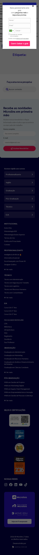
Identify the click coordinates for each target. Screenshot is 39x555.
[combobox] (11, 30)
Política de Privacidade (22, 38)
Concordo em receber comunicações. (16, 35)
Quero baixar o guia (19, 43)
